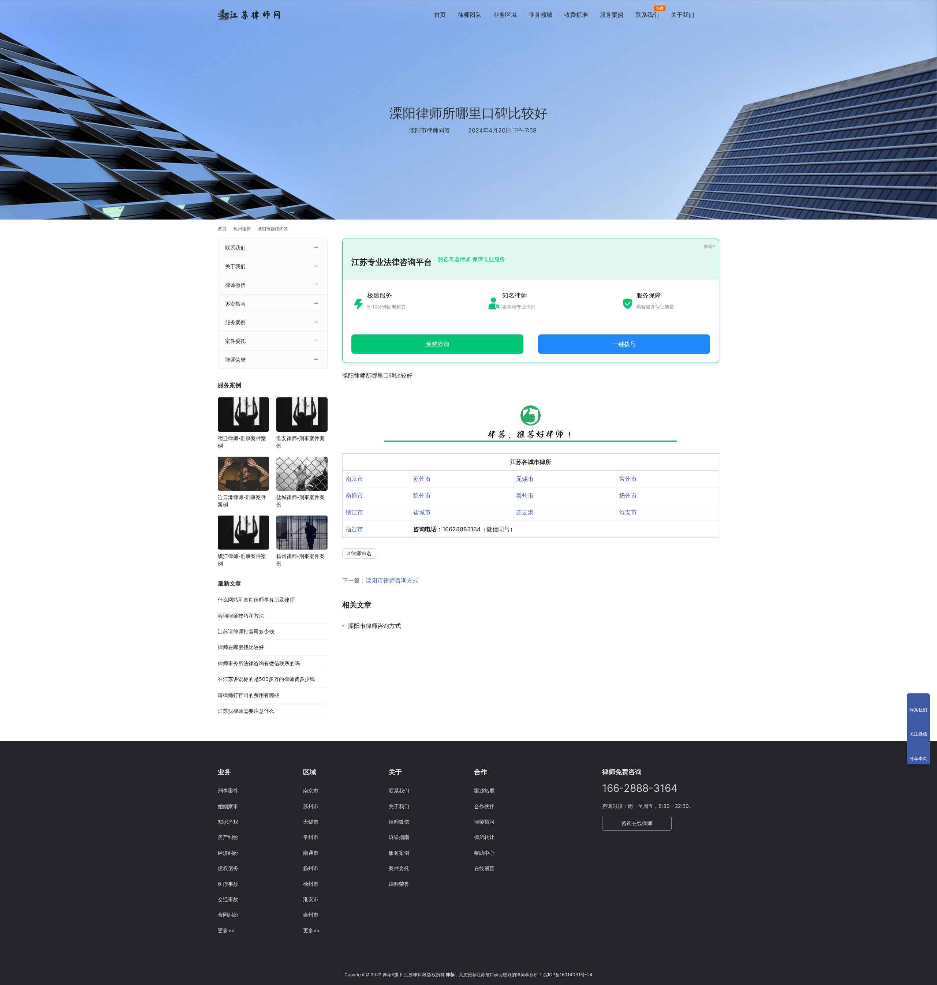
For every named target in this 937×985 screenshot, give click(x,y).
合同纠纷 (228, 914)
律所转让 (484, 837)
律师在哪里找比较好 (241, 647)
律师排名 (361, 553)
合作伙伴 (484, 806)
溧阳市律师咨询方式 (392, 580)
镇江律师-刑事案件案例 (242, 559)
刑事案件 (228, 790)
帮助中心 (484, 853)
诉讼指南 (235, 303)
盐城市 (422, 512)
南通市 (354, 495)
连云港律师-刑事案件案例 (242, 501)
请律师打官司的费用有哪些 (248, 695)
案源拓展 (484, 790)
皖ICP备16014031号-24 (568, 974)
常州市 (628, 478)
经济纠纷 (228, 853)
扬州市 (628, 495)
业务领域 (540, 14)
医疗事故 (228, 884)
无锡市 (525, 478)
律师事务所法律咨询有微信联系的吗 (259, 663)
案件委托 (235, 341)
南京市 (354, 478)
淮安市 (628, 512)
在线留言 (484, 868)
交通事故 (228, 899)
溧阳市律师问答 (429, 130)
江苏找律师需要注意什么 (246, 711)
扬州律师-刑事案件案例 (300, 559)
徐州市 (422, 495)
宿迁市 (354, 529)
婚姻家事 (228, 806)
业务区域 (505, 14)
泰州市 (525, 495)
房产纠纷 (228, 837)
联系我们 (647, 14)
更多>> (226, 930)
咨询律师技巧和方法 (241, 616)
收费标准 (576, 14)
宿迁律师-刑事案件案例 (242, 442)
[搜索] (716, 14)
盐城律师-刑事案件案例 (300, 501)
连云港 (525, 512)
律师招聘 (484, 822)
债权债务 (228, 868)
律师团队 (469, 14)
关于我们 (682, 14)
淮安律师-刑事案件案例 (300, 442)
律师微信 (235, 285)
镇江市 (354, 512)
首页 (440, 14)
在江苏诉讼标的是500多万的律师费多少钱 (266, 679)
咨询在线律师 (636, 823)
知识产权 (228, 822)
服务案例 (611, 14)
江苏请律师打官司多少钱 (246, 631)
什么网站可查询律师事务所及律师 (256, 599)
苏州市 (422, 478)
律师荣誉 (235, 359)
